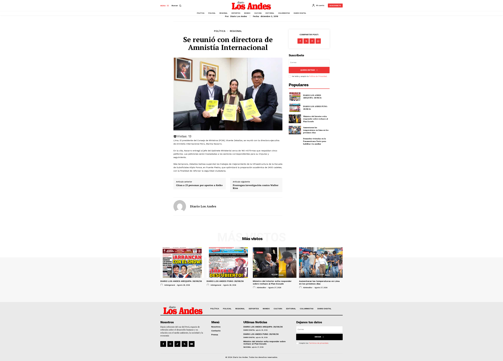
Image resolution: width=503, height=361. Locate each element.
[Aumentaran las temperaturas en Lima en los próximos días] (295, 130)
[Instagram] (170, 344)
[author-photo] (162, 285)
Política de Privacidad (318, 76)
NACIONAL (247, 347)
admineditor (261, 288)
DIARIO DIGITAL (249, 330)
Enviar (318, 337)
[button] (177, 5)
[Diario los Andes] (179, 206)
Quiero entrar (307, 70)
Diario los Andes (238, 16)
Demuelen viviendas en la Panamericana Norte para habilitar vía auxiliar (314, 141)
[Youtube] (192, 344)
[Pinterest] (312, 41)
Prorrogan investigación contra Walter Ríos (255, 186)
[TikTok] (177, 344)
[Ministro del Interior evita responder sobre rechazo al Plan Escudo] (295, 119)
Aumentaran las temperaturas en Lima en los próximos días (316, 130)
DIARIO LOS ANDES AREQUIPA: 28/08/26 (312, 96)
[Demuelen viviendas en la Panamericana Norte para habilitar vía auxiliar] (295, 141)
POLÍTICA (219, 31)
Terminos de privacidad (318, 343)
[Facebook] (300, 41)
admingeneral (169, 285)
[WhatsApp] (318, 41)
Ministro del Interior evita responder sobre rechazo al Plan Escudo (315, 119)
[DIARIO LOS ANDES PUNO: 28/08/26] (295, 107)
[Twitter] (306, 41)
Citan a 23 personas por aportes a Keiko (199, 185)
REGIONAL (236, 31)
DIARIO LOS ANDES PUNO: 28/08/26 (225, 281)
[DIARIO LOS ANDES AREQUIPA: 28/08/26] (295, 96)
